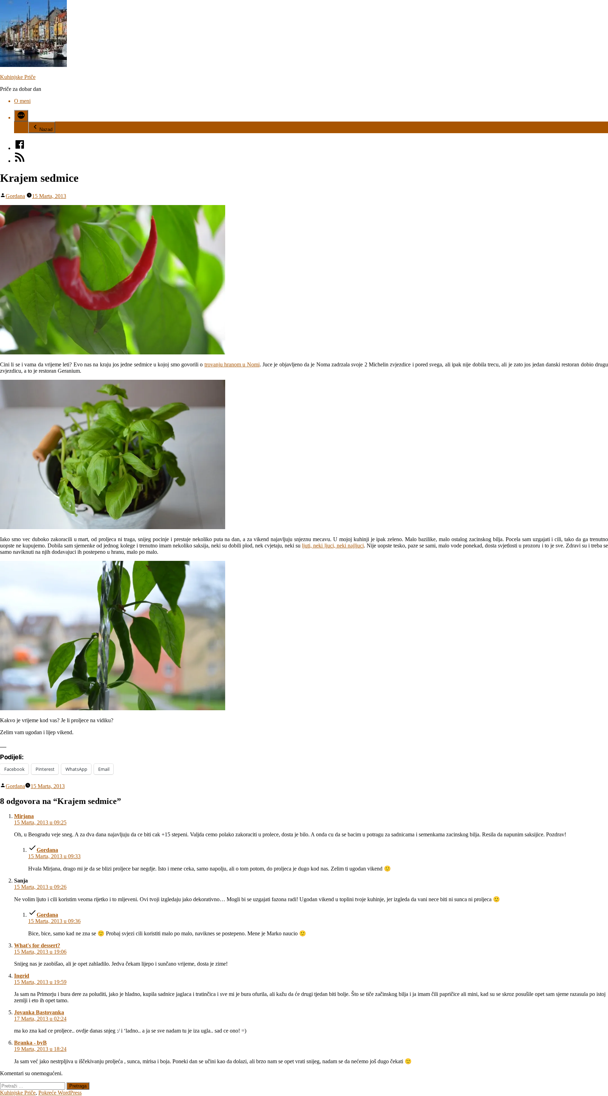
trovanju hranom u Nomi (232, 364)
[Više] (21, 116)
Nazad (45, 129)
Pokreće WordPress (60, 1093)
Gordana (15, 196)
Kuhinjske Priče (18, 77)
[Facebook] (19, 148)
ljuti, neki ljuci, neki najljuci (332, 546)
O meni (22, 101)
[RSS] (19, 161)
